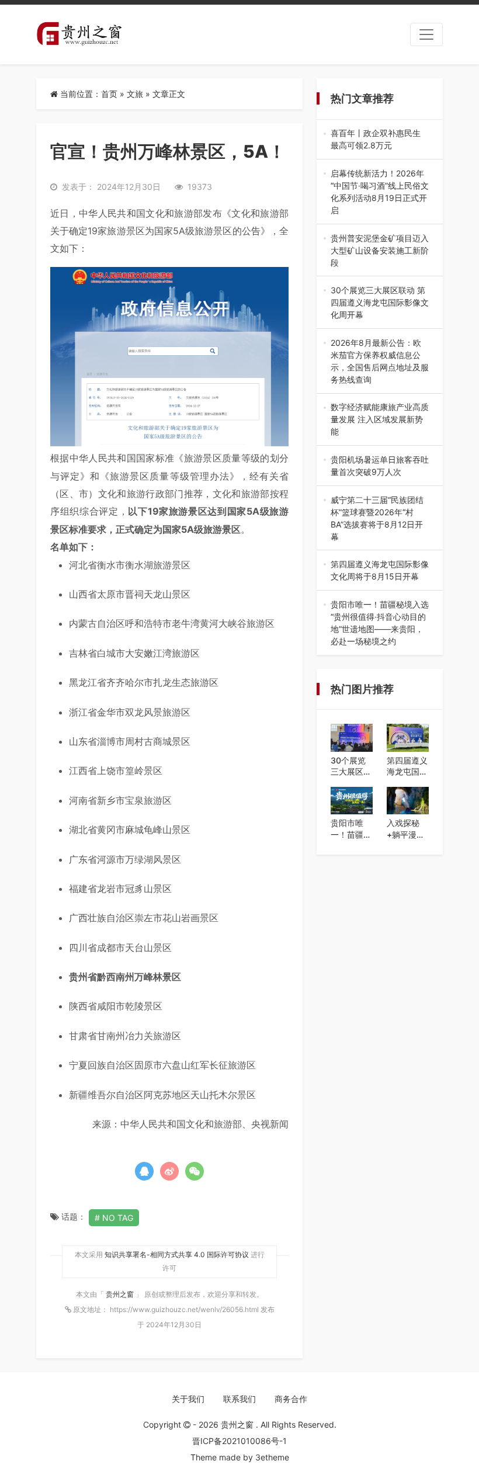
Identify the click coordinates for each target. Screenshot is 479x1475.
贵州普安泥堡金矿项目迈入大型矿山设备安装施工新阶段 (380, 251)
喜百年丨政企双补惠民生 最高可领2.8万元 (380, 139)
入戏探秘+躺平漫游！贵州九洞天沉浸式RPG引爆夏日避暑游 (407, 829)
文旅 (135, 94)
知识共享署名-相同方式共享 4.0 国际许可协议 (177, 1254)
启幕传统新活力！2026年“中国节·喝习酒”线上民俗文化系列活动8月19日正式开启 (380, 192)
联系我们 (239, 1399)
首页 (109, 94)
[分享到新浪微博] (169, 1171)
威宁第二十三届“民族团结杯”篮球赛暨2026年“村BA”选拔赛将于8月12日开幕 (377, 519)
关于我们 (188, 1399)
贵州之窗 (121, 1294)
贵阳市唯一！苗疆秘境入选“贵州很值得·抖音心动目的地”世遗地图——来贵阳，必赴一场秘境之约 (380, 623)
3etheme (272, 1457)
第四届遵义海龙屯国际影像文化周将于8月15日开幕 (380, 570)
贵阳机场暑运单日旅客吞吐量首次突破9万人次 (380, 466)
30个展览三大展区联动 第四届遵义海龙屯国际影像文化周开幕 (380, 303)
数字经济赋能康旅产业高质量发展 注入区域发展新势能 (380, 420)
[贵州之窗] (79, 34)
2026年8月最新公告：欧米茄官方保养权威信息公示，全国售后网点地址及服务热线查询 (380, 362)
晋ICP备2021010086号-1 (239, 1441)
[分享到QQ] (144, 1171)
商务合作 (291, 1399)
